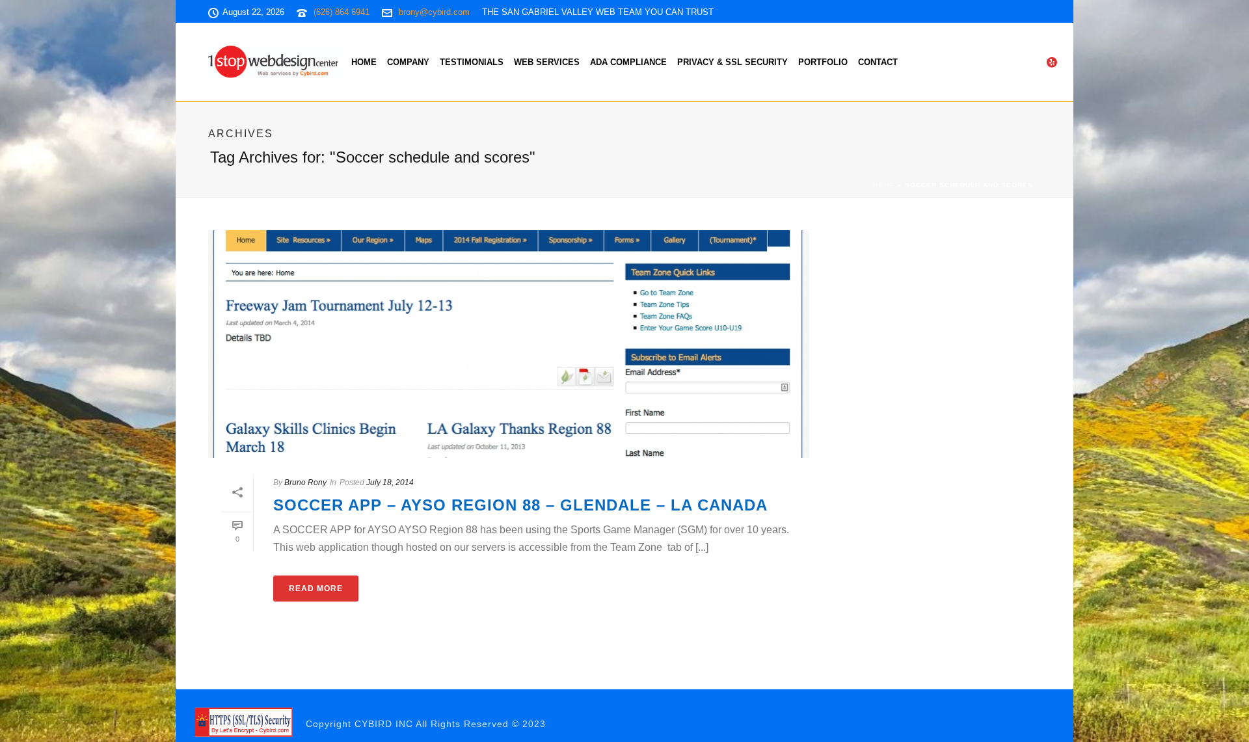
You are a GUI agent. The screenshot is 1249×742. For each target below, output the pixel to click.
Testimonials (472, 62)
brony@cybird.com (434, 12)
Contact (878, 62)
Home (364, 62)
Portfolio (823, 62)
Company (408, 62)
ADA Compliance (628, 62)
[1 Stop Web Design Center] (244, 722)
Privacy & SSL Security (732, 62)
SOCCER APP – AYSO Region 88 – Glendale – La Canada (520, 505)
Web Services (547, 62)
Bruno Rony (305, 482)
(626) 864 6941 (341, 12)
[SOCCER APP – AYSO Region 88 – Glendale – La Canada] (508, 344)
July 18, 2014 (390, 482)
